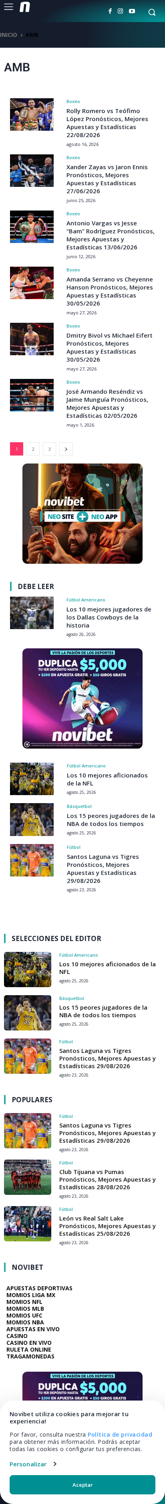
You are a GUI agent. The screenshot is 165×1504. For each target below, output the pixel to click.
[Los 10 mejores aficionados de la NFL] (32, 779)
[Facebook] (110, 11)
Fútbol (73, 847)
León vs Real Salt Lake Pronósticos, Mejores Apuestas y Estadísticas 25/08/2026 (107, 1225)
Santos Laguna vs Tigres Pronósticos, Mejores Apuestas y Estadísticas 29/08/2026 (103, 868)
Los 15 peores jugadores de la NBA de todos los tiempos (111, 820)
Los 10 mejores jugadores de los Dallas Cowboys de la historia (108, 617)
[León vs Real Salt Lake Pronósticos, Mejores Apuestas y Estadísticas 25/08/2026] (27, 1223)
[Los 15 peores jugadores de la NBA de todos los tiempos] (32, 819)
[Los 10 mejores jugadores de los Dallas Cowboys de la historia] (32, 613)
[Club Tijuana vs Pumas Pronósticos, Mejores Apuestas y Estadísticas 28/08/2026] (27, 1177)
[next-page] (66, 448)
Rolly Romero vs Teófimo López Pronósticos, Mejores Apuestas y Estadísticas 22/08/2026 (107, 123)
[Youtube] (132, 11)
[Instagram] (120, 11)
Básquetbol (79, 806)
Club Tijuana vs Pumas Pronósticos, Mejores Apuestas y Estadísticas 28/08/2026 (107, 1179)
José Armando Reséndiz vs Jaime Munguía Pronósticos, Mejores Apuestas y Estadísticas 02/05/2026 (107, 403)
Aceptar (82, 1484)
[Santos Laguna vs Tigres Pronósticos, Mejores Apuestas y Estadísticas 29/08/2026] (32, 860)
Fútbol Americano (85, 600)
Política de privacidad (120, 1434)
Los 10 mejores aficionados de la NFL (107, 968)
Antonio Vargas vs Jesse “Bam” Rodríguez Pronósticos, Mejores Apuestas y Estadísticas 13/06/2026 (110, 235)
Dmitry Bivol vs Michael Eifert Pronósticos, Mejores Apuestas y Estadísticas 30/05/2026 (109, 347)
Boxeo (73, 101)
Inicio (8, 34)
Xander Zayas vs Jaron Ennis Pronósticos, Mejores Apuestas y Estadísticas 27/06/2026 (107, 179)
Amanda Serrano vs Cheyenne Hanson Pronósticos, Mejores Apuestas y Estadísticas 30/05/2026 (109, 291)
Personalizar (28, 1464)
